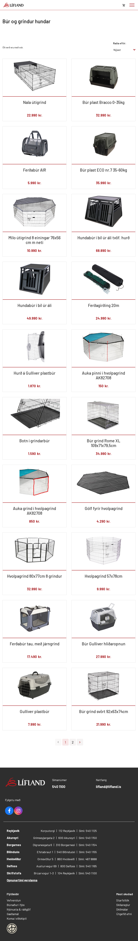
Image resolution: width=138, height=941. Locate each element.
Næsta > (80, 742)
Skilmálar (122, 909)
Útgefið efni (124, 914)
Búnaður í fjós (16, 905)
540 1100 (58, 787)
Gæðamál (13, 914)
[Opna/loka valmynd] (131, 5)
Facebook (9, 810)
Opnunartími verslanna (22, 880)
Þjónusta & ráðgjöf (19, 909)
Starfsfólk (122, 900)
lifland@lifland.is (108, 787)
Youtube (18, 810)
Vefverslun (14, 900)
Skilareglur (123, 905)
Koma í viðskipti (17, 918)
